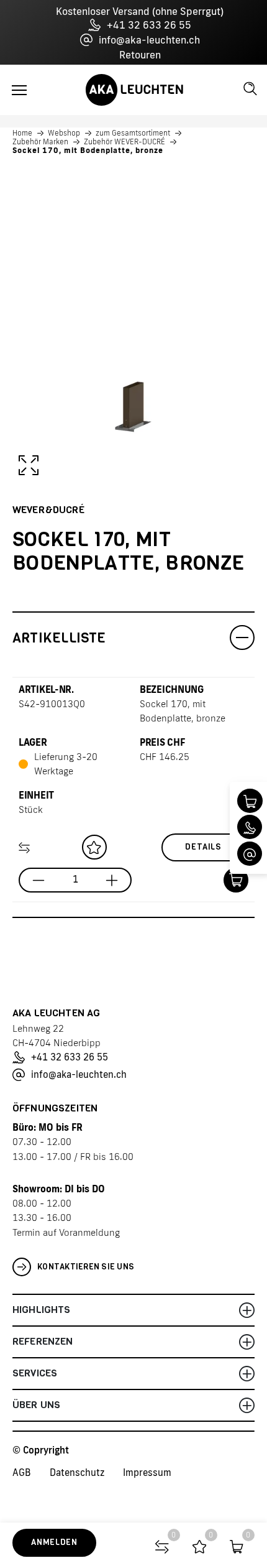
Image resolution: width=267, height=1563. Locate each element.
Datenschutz (77, 1472)
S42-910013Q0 (52, 704)
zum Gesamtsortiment (133, 133)
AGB (21, 1472)
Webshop (64, 133)
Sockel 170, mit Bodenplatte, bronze (87, 150)
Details (203, 847)
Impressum (147, 1472)
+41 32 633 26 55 (149, 25)
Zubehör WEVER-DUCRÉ (124, 141)
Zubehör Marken (40, 141)
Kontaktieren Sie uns (85, 1266)
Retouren (140, 55)
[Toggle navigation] (19, 90)
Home (22, 133)
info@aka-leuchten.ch (149, 40)
